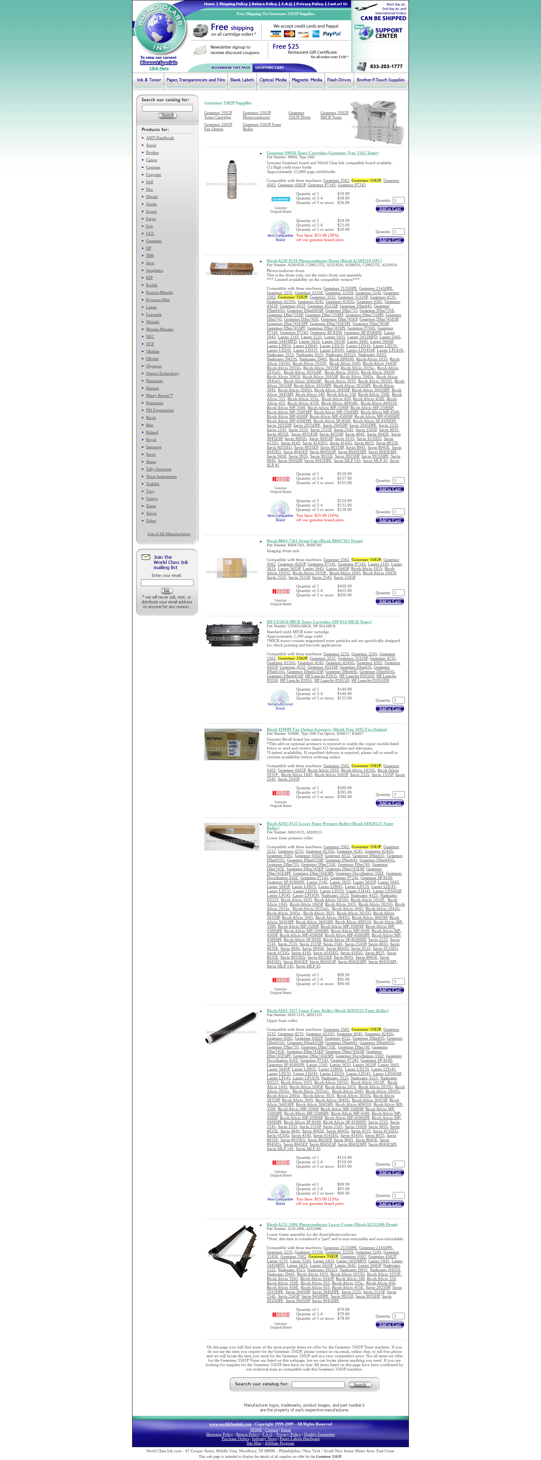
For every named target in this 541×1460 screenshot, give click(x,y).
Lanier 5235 (311, 337)
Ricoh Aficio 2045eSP (303, 381)
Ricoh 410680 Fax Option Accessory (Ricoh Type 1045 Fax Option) (327, 729)
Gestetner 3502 (336, 180)
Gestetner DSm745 (354, 864)
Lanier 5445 (389, 337)
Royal (151, 439)
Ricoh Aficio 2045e (357, 376)
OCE (150, 344)
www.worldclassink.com (230, 1424)
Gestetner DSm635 (356, 667)
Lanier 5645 (357, 341)
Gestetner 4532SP (322, 306)
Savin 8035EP (306, 447)
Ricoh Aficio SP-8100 (332, 421)
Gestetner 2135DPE (340, 288)
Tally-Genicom (159, 469)
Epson (151, 211)
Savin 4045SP (321, 438)
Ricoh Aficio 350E (374, 394)
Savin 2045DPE (362, 425)
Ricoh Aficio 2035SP (321, 368)
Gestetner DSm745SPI (326, 328)
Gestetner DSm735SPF (324, 315)
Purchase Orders (235, 1438)
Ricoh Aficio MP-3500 (286, 407)
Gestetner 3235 (280, 292)
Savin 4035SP (331, 434)
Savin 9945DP (290, 460)
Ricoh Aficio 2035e (358, 368)
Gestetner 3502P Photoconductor (257, 114)
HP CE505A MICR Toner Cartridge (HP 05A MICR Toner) (319, 622)
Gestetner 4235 (383, 297)
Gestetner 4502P (291, 185)
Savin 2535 (298, 429)
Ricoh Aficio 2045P (377, 372)
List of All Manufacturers (169, 534)
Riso (149, 425)
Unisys (152, 498)
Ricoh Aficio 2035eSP (303, 372)
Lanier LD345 (332, 350)
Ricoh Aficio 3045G (295, 390)
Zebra (151, 520)
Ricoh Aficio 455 (315, 1287)
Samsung (154, 447)
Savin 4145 (290, 443)
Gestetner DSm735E (377, 310)
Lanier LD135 (332, 345)
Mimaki (152, 322)
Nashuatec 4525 (309, 354)
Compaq (153, 167)
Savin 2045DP (335, 425)
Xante (151, 506)
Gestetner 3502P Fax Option (218, 126)
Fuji (149, 226)
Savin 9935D (321, 456)
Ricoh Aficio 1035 (372, 359)
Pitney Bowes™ (159, 395)
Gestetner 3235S (339, 292)
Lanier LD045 (305, 345)
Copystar (153, 174)
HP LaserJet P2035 (321, 676)
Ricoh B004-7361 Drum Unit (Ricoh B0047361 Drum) (315, 541)
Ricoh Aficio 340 (310, 394)
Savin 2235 (388, 425)
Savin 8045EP (295, 451)
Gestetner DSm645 (356, 306)
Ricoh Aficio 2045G (342, 372)
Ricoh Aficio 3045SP (332, 390)
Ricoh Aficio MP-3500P (328, 407)
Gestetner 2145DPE (376, 288)
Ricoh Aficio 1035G (358, 770)
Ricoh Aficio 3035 (340, 381)
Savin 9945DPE (318, 460)
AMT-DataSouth (160, 137)
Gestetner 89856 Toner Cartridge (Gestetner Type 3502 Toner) (323, 153)
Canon (151, 160)
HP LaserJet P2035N (356, 676)
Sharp (151, 461)
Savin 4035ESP (304, 434)
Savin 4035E (278, 434)
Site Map (254, 1443)
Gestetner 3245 (368, 292)
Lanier (151, 307)
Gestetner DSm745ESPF (287, 323)
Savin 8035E (387, 443)
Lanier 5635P (333, 341)
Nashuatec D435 (372, 354)
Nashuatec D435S (282, 359)
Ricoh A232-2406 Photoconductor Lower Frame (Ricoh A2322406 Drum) (332, 1224)
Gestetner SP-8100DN (363, 332)
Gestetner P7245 (352, 185)
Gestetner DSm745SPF (286, 328)
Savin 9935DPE (375, 456)
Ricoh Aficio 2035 (340, 904)
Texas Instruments (161, 476)
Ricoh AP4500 (341, 359)
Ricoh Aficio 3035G (375, 381)
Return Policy (247, 1434)
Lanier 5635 (309, 341)
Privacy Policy (288, 1434)
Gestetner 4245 (310, 301)
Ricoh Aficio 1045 (345, 363)
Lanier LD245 (279, 350)
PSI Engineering (160, 410)
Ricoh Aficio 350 (341, 394)
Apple (151, 145)
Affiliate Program (279, 1443)
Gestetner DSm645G (377, 671)
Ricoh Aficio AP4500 (339, 403)
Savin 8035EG (279, 447)
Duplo (151, 204)
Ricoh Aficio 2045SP (320, 376)
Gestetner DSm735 (341, 310)
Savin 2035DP (279, 425)
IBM (150, 255)
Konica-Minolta (159, 292)
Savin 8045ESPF (352, 451)
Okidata (152, 351)
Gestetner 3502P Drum (300, 114)
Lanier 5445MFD (282, 341)
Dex (149, 189)
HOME (256, 1430)
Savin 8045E (379, 447)
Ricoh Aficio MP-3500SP (371, 407)
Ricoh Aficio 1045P (379, 363)
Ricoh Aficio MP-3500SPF (289, 412)
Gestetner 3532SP (353, 297)
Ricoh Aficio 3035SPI (352, 385)
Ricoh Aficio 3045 (297, 917)
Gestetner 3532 (323, 297)
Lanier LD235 (385, 345)
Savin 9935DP (347, 456)
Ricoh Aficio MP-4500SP (331, 416)
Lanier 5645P (381, 341)
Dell (149, 182)
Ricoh (151, 417)
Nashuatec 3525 (280, 354)
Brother (152, 152)
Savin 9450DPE (315, 1296)
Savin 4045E (378, 434)
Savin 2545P (366, 429)
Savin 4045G (295, 438)
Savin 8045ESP (323, 451)
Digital (152, 196)
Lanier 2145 (288, 337)
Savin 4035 (389, 429)
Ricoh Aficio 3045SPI (314, 922)
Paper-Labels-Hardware (300, 1438)
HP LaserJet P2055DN (370, 680)
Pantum (152, 388)
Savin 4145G (341, 443)
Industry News (264, 1438)
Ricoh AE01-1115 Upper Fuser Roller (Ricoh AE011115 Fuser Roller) (328, 1010)
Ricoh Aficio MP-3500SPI (336, 412)
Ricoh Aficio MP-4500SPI (289, 421)
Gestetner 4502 (369, 301)
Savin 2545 (343, 429)
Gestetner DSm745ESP (379, 319)
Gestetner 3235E (309, 292)
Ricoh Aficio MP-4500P (287, 416)
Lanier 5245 (300, 1261)
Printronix (154, 403)
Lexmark (154, 314)
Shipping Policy (219, 1434)
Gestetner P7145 (322, 185)
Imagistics (154, 270)
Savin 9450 (276, 456)
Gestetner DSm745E (301, 319)
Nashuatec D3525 (341, 354)
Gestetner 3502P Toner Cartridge (218, 114)
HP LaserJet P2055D (331, 680)
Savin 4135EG (369, 438)
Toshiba (152, 484)
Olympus (154, 366)
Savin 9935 (298, 456)
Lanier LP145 (278, 895)
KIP (149, 277)
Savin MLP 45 (375, 460)
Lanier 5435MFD (362, 337)
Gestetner (154, 241)
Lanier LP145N (390, 350)
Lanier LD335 (305, 350)
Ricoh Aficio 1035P (310, 363)
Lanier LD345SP (360, 350)
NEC (150, 336)
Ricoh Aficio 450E (369, 398)
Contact (271, 1430)
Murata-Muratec (160, 329)
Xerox (151, 513)
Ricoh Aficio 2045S (283, 376)
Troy (150, 491)
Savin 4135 (344, 438)
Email (286, 1430)
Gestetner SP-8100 (326, 332)
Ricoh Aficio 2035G (284, 368)
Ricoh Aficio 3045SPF (370, 390)
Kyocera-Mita (158, 299)
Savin (151, 454)
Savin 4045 (355, 434)
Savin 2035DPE (307, 425)
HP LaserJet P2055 (296, 680)
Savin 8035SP (332, 447)
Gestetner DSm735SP (285, 315)
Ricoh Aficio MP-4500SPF (376, 416)
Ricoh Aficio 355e (303, 398)
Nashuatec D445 (313, 359)
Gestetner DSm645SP (305, 310)
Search (360, 1384)
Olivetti (152, 358)
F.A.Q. (267, 1434)
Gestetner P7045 (361, 328)
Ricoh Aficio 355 (315, 1283)
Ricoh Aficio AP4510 (379, 403)
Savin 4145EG (315, 443)
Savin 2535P (321, 429)
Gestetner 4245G (340, 301)
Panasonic (154, 380)
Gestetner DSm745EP (339, 319)
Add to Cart (390, 209)
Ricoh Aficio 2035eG (311, 908)
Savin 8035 (364, 443)
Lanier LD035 (279, 345)
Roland (152, 432)
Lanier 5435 (334, 337)
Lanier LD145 (358, 345)
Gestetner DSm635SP (305, 671)
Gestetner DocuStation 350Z (360, 873)
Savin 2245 (276, 429)
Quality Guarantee (319, 1434)
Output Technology (162, 373)
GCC (150, 233)
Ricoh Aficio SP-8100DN (374, 421)
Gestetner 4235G (281, 301)
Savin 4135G (278, 953)
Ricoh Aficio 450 (336, 398)
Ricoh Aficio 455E (303, 403)
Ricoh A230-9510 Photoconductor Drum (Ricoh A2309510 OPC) (324, 260)
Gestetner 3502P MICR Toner (335, 114)
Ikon (150, 263)
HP (148, 248)
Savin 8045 (355, 447)
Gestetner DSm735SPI (364, 315)
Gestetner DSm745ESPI (330, 323)
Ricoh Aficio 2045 (347, 908)
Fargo (151, 218)
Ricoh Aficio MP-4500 (380, 412)
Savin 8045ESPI (382, 451)
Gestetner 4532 (292, 306)
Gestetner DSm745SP (371, 323)
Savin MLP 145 (347, 460)
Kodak (152, 285)
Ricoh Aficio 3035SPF (312, 385)
